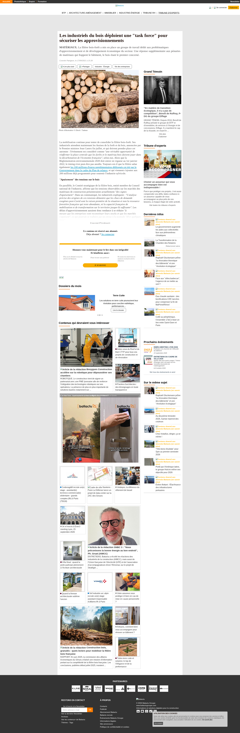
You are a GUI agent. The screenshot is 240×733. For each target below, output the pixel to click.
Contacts (103, 703)
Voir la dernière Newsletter (71, 711)
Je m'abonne (100, 265)
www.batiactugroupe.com (146, 703)
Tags (71, 720)
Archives (64, 714)
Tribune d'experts (168, 13)
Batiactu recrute (106, 712)
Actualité (6, 1)
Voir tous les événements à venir (162, 372)
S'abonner (234, 7)
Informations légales (108, 718)
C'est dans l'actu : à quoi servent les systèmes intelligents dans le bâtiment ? (84, 392)
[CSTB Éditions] (142, 686)
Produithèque (20, 1)
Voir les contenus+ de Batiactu (73, 717)
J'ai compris (158, 723)
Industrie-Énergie (129, 13)
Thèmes (64, 720)
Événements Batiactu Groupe (111, 715)
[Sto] (164, 686)
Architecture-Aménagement (85, 13)
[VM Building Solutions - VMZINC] (98, 686)
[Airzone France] (131, 686)
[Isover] (109, 686)
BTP (64, 13)
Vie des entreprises (122, 67)
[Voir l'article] (138, 393)
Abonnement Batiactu (108, 709)
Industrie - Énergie (102, 67)
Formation (42, 1)
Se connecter (107, 234)
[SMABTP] (87, 686)
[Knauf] (153, 686)
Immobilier (110, 13)
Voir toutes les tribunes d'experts (162, 205)
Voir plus (162, 134)
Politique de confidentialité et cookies (114, 724)
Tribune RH (149, 13)
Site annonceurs (106, 721)
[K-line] (76, 686)
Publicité (103, 706)
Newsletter (234, 1)
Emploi (32, 1)
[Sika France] (120, 686)
